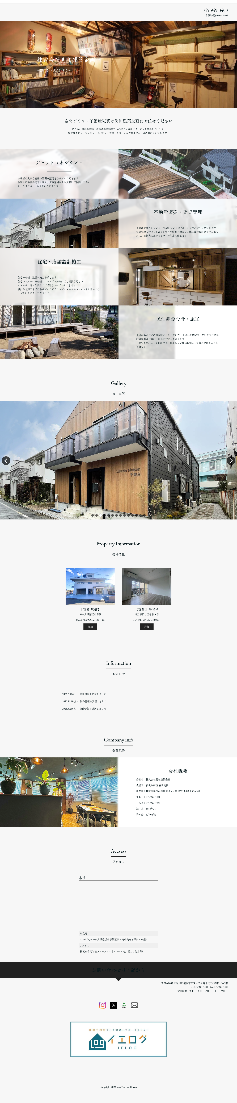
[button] (92, 515)
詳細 (90, 627)
